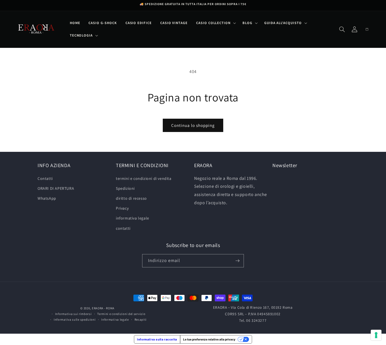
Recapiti (141, 319)
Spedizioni (125, 188)
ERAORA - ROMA (103, 308)
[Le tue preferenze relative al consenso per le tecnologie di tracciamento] (376, 335)
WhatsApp (47, 198)
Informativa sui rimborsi (73, 314)
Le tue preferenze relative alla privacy (209, 339)
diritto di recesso (131, 198)
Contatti (45, 178)
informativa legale (132, 218)
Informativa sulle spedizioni (75, 319)
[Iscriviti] (237, 260)
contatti (123, 228)
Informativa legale (115, 319)
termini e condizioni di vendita (144, 178)
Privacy (122, 208)
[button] (215, 23)
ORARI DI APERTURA (56, 188)
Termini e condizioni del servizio (121, 314)
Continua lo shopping (193, 125)
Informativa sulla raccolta (157, 339)
